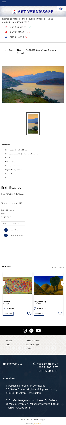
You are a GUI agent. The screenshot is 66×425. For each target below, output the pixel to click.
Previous (2, 283)
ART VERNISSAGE (35, 12)
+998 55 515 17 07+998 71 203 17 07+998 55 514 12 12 (47, 367)
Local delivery (14, 230)
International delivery (17, 235)
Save (4, 223)
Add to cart (16, 223)
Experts (28, 348)
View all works (58, 267)
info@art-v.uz (14, 363)
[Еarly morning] (48, 285)
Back (11, 50)
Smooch (6, 303)
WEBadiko (37, 424)
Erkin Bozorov (11, 188)
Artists (9, 341)
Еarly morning (40, 303)
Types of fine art (32, 341)
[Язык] (60, 8)
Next (63, 283)
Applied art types (33, 345)
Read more (8, 314)
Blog (8, 345)
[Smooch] (17, 285)
